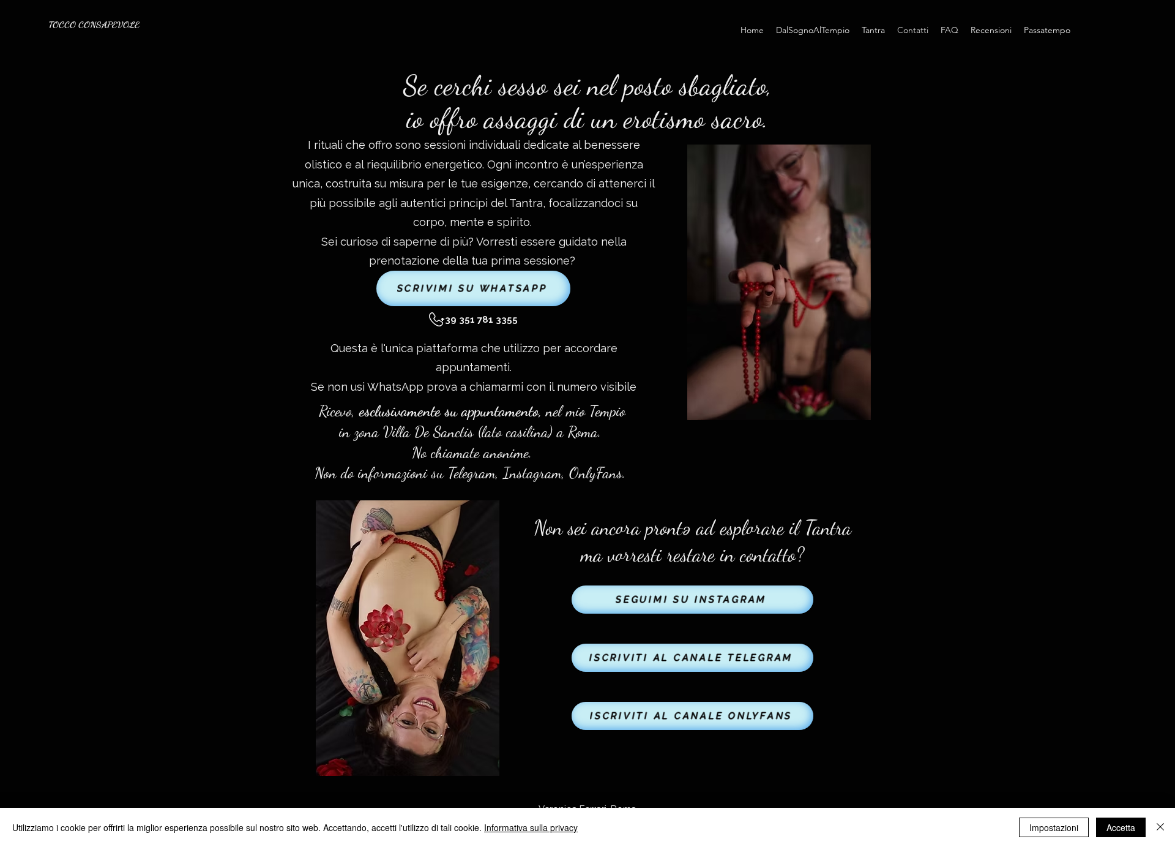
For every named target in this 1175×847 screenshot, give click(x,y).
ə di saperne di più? (423, 241)
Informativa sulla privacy (531, 827)
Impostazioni (1053, 827)
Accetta (1120, 827)
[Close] (1160, 827)
